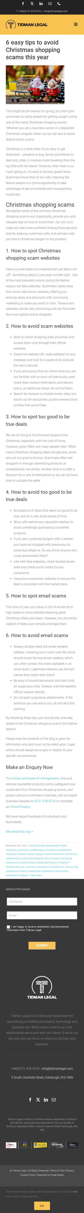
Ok (42, 1205)
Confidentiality (36, 850)
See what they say (18, 831)
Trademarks (35, 875)
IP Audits (61, 862)
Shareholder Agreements (41, 871)
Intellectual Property (46, 862)
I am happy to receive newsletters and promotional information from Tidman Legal (38, 928)
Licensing (30, 867)
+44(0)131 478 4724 (30, 11)
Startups (24, 875)
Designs (39, 854)
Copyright (11, 854)
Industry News (27, 862)
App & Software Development (44, 845)
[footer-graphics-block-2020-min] (42, 1143)
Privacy (69, 1170)
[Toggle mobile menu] (76, 24)
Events (55, 858)
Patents (23, 871)
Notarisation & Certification (50, 867)
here (75, 1191)
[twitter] (38, 1100)
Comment (23, 850)
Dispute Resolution (54, 854)
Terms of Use (57, 1170)
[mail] (54, 1100)
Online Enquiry (20, 807)
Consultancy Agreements (58, 850)
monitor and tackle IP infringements (34, 778)
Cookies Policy (27, 1175)
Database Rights (25, 854)
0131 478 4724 (45, 801)
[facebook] (30, 1100)
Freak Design (57, 1175)
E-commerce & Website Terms (35, 858)
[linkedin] (46, 1100)
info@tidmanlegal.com (56, 11)
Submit (42, 945)
